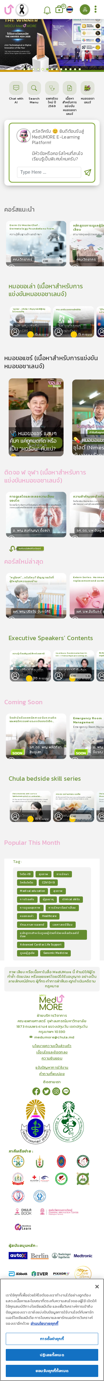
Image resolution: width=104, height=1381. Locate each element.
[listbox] (47, 9)
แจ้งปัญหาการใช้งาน (52, 1067)
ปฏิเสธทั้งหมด (52, 1355)
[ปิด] (97, 1286)
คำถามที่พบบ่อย (52, 1074)
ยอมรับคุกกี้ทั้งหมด (52, 1370)
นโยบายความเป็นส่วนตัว (51, 1046)
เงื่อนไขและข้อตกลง (52, 1052)
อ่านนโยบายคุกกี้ (44, 1323)
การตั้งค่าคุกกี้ (52, 1338)
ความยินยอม (52, 1058)
